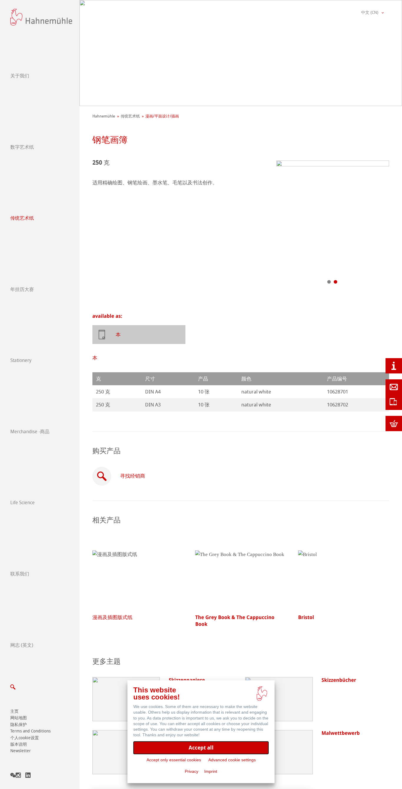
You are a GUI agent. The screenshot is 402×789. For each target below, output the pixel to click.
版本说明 (18, 744)
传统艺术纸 (22, 218)
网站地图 (18, 717)
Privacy (191, 771)
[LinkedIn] (28, 776)
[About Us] (394, 365)
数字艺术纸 (22, 147)
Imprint (210, 771)
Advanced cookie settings (232, 759)
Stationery (20, 360)
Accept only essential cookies (174, 759)
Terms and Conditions (30, 731)
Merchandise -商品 (29, 431)
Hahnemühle (103, 116)
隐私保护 (18, 724)
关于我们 (19, 76)
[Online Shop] (394, 423)
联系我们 (19, 574)
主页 (14, 711)
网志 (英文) (21, 645)
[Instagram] (18, 776)
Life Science (22, 502)
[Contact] (394, 387)
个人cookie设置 (24, 737)
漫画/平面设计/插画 (162, 116)
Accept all (201, 747)
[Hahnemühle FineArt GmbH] (41, 17)
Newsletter (20, 750)
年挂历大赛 (22, 289)
